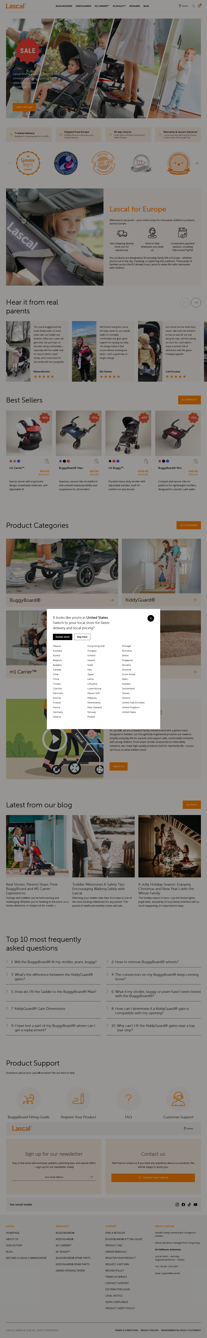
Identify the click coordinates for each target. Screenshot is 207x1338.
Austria (56, 655)
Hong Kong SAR (96, 646)
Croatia (57, 683)
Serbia (125, 655)
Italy (89, 669)
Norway (91, 712)
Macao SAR (93, 693)
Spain (125, 679)
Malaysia (92, 697)
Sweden (126, 683)
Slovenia (126, 669)
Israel (90, 664)
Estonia (57, 697)
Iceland (91, 655)
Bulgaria (57, 664)
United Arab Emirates (133, 702)
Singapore (127, 660)
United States (129, 712)
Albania (57, 646)
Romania (127, 650)
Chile (55, 674)
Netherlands (93, 702)
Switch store (63, 636)
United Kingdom (131, 707)
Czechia (57, 688)
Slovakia (126, 664)
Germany (58, 712)
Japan (90, 674)
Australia (57, 650)
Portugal (126, 646)
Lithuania (92, 683)
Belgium (57, 660)
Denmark (58, 693)
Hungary (92, 650)
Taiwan (126, 693)
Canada (57, 669)
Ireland (91, 660)
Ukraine (126, 697)
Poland (91, 716)
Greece (57, 716)
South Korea (128, 674)
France (56, 707)
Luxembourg (94, 688)
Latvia (90, 679)
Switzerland (128, 688)
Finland (57, 702)
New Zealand (94, 707)
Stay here (82, 636)
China (56, 679)
